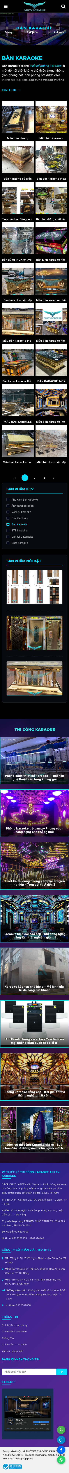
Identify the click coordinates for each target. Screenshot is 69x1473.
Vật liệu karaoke (21, 511)
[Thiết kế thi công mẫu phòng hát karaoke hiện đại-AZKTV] (34, 5)
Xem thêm (9, 89)
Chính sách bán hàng (14, 1325)
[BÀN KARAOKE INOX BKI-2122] (51, 360)
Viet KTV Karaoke (22, 536)
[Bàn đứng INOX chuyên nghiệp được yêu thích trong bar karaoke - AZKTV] (18, 238)
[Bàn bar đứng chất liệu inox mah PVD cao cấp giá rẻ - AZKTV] (51, 198)
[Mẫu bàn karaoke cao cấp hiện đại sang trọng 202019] (18, 441)
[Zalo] (61, 1440)
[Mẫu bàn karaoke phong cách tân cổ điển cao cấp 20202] (51, 117)
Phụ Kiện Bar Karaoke (25, 499)
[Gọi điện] (61, 1430)
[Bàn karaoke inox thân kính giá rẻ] (18, 360)
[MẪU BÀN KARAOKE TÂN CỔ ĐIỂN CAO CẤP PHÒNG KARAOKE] (18, 400)
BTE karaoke (19, 530)
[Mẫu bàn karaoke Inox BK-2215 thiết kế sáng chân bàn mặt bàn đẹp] (18, 319)
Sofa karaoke (20, 542)
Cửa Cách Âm (20, 518)
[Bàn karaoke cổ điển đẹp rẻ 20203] (18, 157)
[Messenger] (61, 1450)
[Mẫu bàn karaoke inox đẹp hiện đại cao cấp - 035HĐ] (51, 400)
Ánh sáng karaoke (23, 505)
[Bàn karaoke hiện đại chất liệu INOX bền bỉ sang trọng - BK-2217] (18, 279)
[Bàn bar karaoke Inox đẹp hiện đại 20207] (51, 157)
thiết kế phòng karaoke (45, 66)
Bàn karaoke (19, 524)
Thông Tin (8, 1338)
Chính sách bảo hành (14, 1331)
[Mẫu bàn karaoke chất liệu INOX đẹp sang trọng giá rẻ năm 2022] (51, 279)
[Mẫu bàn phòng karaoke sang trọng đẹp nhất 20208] (18, 117)
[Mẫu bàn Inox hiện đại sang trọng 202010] (51, 441)
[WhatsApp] (61, 1460)
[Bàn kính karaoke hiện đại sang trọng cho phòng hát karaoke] (51, 238)
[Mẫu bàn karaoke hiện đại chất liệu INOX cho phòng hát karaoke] (51, 319)
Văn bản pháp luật (12, 1350)
